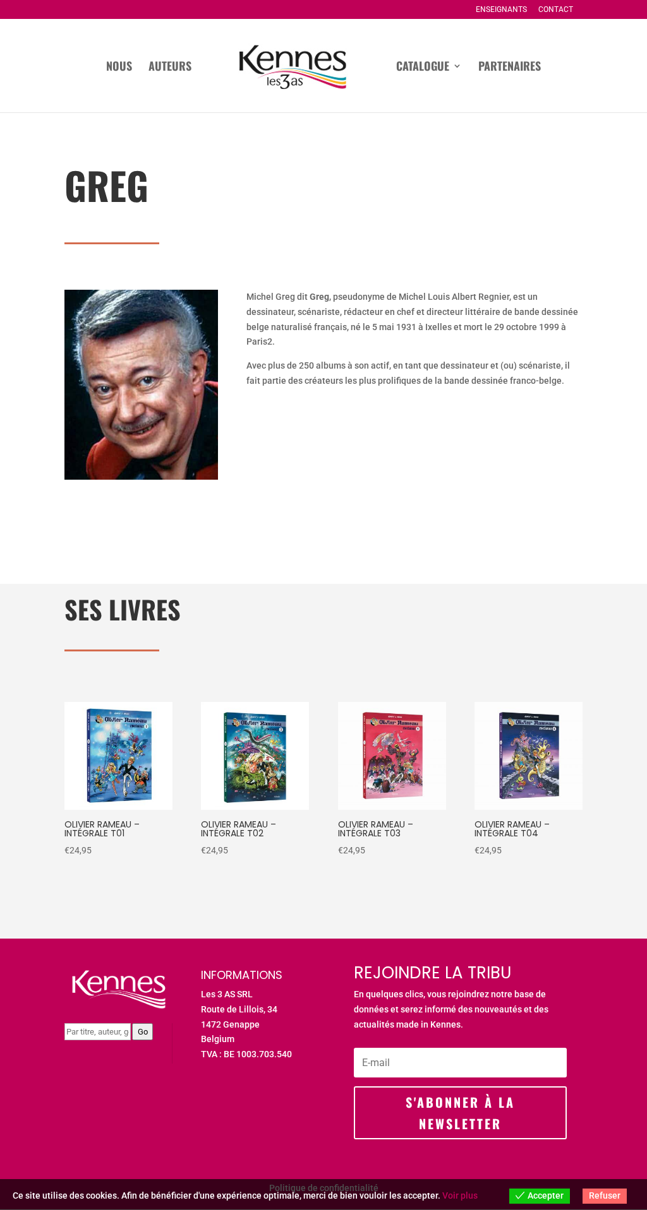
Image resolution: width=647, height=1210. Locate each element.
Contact (555, 10)
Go (143, 1031)
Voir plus (460, 1195)
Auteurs (169, 67)
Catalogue (422, 67)
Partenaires (509, 67)
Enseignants (501, 10)
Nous (119, 67)
